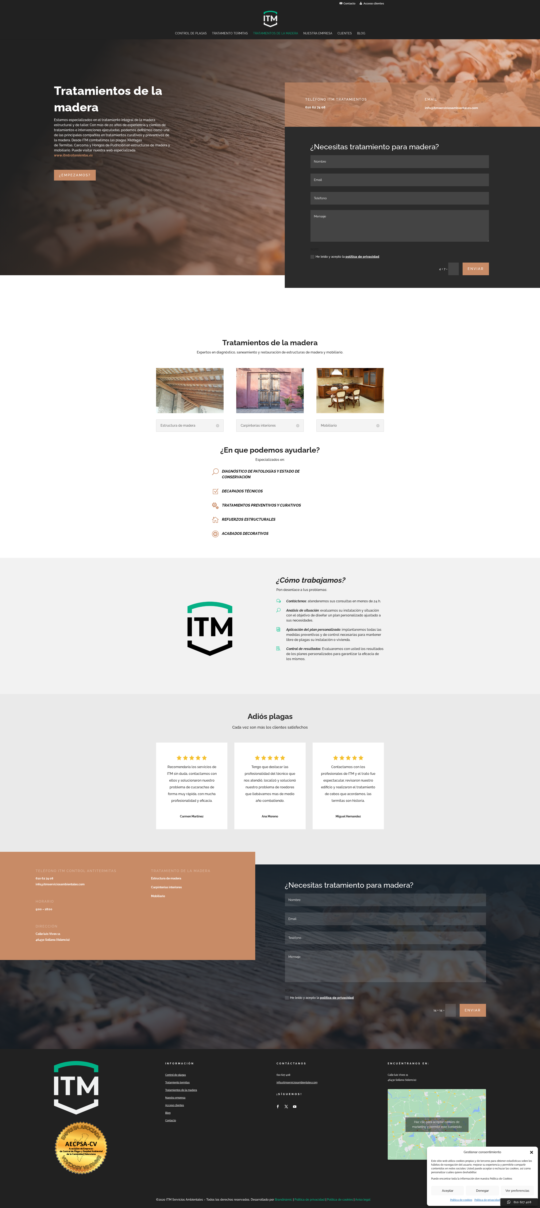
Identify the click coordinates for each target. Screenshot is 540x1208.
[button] (531, 1152)
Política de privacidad (487, 1200)
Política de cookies (461, 1200)
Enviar (476, 269)
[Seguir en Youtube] (294, 1106)
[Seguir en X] (286, 1106)
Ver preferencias (517, 1191)
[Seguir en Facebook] (277, 1106)
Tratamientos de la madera (275, 33)
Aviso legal (362, 1199)
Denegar (482, 1191)
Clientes (345, 33)
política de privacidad (362, 257)
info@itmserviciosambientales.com (297, 1082)
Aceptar (447, 1191)
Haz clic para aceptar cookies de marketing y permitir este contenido (437, 1124)
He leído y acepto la (347, 257)
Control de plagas (191, 33)
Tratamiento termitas (230, 33)
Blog (361, 33)
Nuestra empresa (317, 33)
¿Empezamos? (75, 175)
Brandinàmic (284, 1199)
